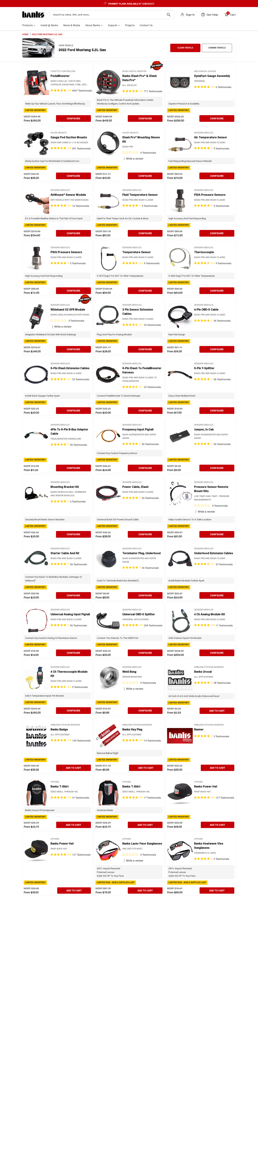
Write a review (134, 158)
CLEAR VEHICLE (185, 48)
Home (25, 34)
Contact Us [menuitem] (146, 25)
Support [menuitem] (112, 25)
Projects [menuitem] (129, 25)
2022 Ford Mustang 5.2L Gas (47, 34)
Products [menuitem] (27, 25)
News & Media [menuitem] (71, 25)
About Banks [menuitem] (92, 25)
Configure (73, 118)
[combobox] (112, 14)
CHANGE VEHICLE (217, 48)
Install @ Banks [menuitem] (49, 25)
